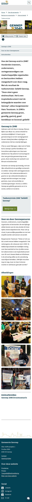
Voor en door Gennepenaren (10, 51)
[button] (16, 286)
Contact (3, 456)
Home (3, 12)
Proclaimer (5, 468)
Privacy (3, 471)
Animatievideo (5, 55)
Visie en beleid (22, 15)
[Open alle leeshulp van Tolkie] (3, 39)
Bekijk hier (9, 208)
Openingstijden (6, 459)
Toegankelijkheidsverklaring (10, 473)
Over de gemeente (13, 12)
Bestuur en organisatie (8, 15)
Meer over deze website (9, 476)
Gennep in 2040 (6, 47)
